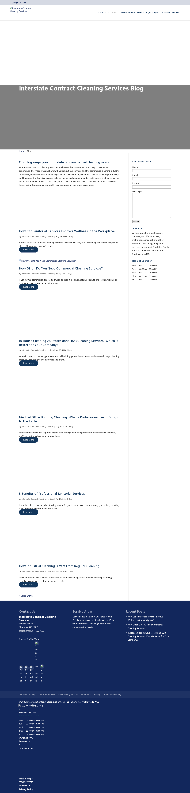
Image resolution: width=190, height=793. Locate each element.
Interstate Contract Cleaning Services (38, 236)
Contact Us (24, 741)
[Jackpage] (42, 666)
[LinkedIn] (31, 667)
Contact (176, 13)
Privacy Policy (26, 789)
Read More (28, 249)
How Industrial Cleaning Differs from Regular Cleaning (59, 566)
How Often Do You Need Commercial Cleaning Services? (61, 268)
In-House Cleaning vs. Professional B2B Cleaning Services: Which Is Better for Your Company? (68, 343)
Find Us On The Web (29, 639)
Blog (71, 236)
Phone (136, 183)
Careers (166, 13)
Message (137, 191)
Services (102, 13)
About (113, 13)
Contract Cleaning (27, 694)
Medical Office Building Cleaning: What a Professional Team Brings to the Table (68, 419)
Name (135, 167)
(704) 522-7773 (18, 2)
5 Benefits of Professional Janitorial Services (52, 494)
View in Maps (26, 778)
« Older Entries (26, 595)
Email (135, 175)
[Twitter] (26, 667)
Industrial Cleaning (112, 694)
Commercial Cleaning (90, 694)
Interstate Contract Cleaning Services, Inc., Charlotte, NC (55, 701)
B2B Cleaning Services (68, 694)
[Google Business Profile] (37, 643)
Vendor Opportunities (132, 13)
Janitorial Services (47, 694)
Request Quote (153, 13)
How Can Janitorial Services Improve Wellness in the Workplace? (67, 231)
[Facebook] (21, 667)
